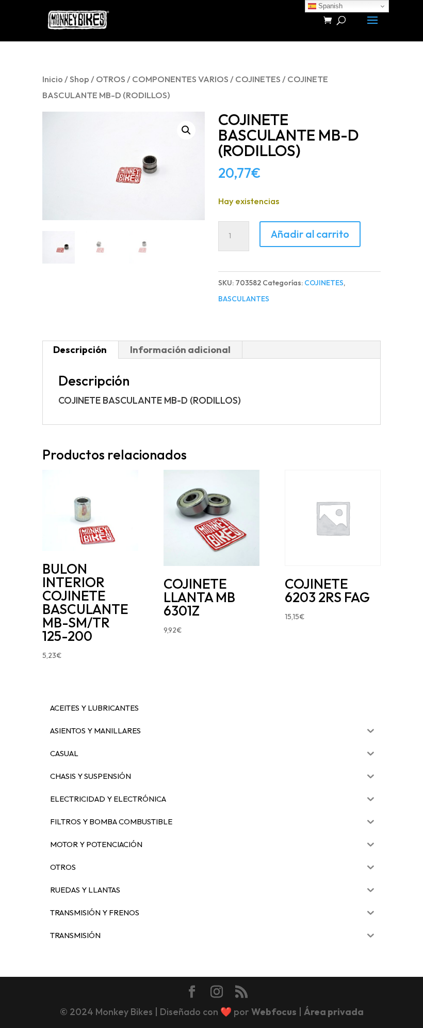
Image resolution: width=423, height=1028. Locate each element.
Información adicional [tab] (180, 350)
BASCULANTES (243, 298)
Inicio (52, 78)
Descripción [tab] (80, 350)
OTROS (110, 78)
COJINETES (258, 78)
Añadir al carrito (310, 233)
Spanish (329, 6)
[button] (186, 130)
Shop (79, 78)
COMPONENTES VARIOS (180, 78)
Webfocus (274, 1012)
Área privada (334, 1012)
